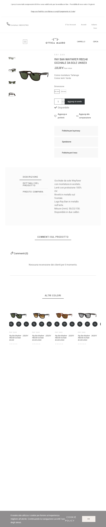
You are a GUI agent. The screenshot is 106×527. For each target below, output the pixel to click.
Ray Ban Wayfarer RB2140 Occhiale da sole (15, 337)
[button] (62, 116)
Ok (89, 519)
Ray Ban (59, 55)
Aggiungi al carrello (75, 101)
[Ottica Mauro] (55, 41)
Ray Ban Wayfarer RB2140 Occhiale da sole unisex (38, 337)
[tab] (30, 177)
